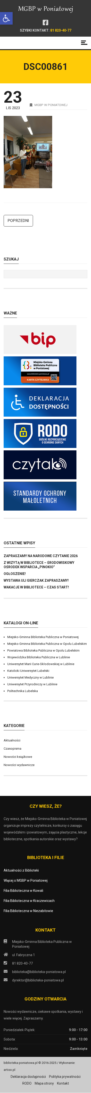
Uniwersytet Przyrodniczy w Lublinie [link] (32, 684)
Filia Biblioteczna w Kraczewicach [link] (29, 901)
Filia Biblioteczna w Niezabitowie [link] (28, 911)
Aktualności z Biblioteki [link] (21, 870)
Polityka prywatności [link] (65, 1077)
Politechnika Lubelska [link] (22, 691)
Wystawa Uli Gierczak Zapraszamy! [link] (36, 580)
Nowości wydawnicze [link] (19, 765)
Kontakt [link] (63, 1083)
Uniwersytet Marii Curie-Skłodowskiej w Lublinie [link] (40, 664)
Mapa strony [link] (44, 1083)
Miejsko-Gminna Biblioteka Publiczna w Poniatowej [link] (43, 637)
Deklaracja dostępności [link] (28, 1077)
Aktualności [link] (12, 740)
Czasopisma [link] (12, 748)
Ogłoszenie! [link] (15, 574)
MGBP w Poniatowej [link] (50, 105)
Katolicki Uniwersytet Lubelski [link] (28, 671)
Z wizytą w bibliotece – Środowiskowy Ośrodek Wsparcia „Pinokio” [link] (39, 565)
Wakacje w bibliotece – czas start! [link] (36, 587)
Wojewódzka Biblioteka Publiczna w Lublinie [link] (38, 657)
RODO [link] (27, 1083)
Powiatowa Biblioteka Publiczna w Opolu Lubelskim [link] (43, 650)
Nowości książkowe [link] (18, 757)
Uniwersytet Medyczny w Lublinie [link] (30, 677)
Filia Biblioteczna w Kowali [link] (23, 891)
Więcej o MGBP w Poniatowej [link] (26, 880)
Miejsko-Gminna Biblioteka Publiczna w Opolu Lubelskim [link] (47, 644)
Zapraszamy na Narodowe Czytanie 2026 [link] (41, 556)
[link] (6, 18)
